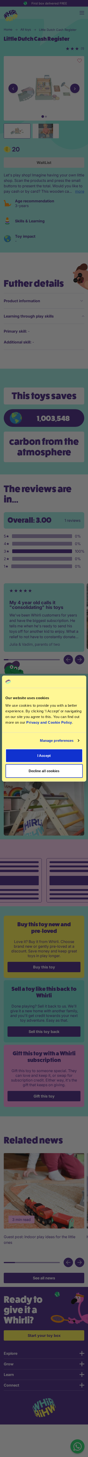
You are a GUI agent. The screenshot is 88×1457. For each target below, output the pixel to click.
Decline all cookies (44, 771)
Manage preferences (57, 741)
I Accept (44, 755)
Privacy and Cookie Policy (49, 722)
